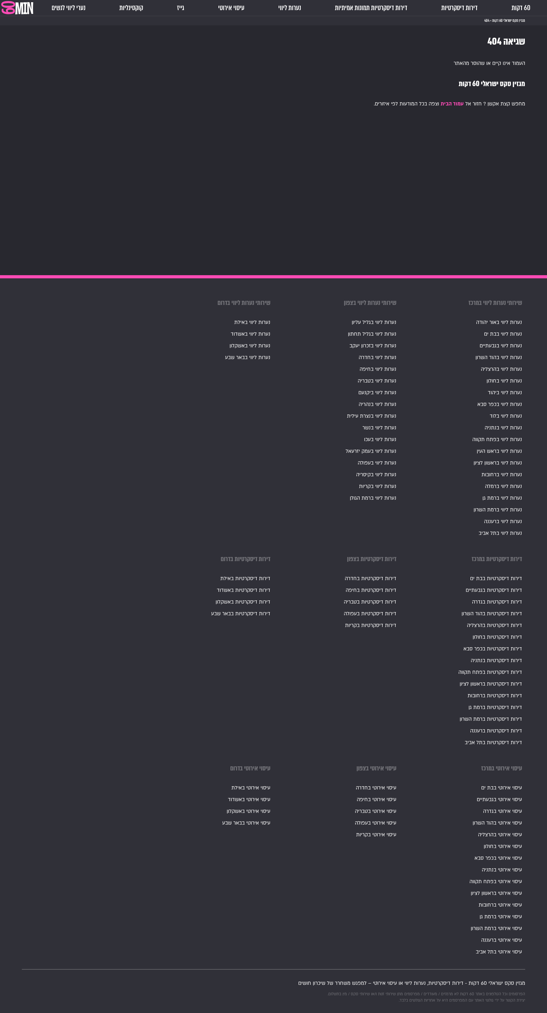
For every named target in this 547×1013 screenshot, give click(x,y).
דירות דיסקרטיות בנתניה (496, 660)
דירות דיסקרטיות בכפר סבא (492, 648)
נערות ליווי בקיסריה (376, 474)
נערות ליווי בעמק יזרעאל (371, 451)
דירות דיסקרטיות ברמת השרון (491, 719)
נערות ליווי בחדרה (377, 357)
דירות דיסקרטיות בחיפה (371, 590)
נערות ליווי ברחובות (501, 474)
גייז (180, 8)
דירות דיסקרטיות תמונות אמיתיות (371, 8)
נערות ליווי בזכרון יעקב (372, 345)
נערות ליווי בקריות (377, 486)
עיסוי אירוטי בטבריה (375, 811)
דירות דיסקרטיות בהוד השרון (492, 613)
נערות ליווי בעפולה (377, 462)
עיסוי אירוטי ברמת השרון (496, 928)
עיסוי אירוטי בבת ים (501, 787)
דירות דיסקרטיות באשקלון (243, 601)
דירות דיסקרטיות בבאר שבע (240, 613)
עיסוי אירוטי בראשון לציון (496, 893)
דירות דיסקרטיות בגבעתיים (494, 590)
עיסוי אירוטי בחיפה (376, 799)
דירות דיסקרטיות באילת (245, 578)
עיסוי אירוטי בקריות (376, 834)
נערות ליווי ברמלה (503, 486)
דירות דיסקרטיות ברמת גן (495, 707)
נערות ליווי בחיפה (378, 369)
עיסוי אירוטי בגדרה (502, 811)
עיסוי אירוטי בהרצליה (500, 834)
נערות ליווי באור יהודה (499, 322)
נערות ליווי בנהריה (377, 404)
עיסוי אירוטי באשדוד (249, 799)
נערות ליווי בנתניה (503, 427)
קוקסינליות (131, 8)
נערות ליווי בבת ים (503, 334)
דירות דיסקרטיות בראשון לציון (491, 684)
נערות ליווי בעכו (380, 439)
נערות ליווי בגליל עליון (374, 322)
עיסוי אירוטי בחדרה (376, 787)
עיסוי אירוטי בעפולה (375, 823)
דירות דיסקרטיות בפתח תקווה (490, 672)
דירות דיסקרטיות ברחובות (495, 695)
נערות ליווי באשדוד (250, 334)
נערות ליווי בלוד (506, 416)
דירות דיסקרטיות (459, 8)
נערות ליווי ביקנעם (377, 392)
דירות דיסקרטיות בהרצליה (494, 625)
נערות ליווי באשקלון (249, 345)
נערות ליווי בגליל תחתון (372, 334)
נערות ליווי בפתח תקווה (497, 439)
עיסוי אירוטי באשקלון (248, 811)
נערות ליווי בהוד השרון (498, 357)
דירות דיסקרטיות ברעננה (496, 730)
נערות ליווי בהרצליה (501, 369)
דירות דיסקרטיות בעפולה (370, 613)
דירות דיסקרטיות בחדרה (370, 578)
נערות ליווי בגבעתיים (501, 345)
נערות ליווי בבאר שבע (247, 357)
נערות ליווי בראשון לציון (498, 462)
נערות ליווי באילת (252, 322)
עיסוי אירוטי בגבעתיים (499, 799)
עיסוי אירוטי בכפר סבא (498, 858)
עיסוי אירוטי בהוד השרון (497, 823)
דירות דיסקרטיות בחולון (497, 637)
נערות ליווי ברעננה (503, 521)
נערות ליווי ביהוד (505, 392)
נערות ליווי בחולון (504, 380)
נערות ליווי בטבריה (377, 380)
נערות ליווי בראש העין (499, 451)
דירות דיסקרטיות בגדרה (497, 601)
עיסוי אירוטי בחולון (503, 846)
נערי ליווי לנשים (68, 8)
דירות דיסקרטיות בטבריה (370, 601)
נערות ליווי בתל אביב (500, 533)
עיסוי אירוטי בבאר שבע (246, 823)
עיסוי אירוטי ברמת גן (501, 916)
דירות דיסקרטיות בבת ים (496, 578)
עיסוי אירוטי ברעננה (501, 940)
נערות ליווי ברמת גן (502, 498)
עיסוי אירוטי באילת (250, 787)
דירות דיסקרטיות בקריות (370, 625)
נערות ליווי (289, 8)
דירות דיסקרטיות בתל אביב (493, 742)
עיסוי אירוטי (231, 8)
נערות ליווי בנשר (379, 427)
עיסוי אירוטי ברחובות (500, 905)
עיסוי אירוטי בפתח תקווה (495, 881)
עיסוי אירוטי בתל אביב (499, 951)
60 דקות (521, 8)
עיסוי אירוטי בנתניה (502, 869)
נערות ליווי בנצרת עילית (371, 416)
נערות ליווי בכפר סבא (499, 404)
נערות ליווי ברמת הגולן (373, 498)
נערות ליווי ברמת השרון (498, 509)
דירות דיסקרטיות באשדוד (243, 590)
